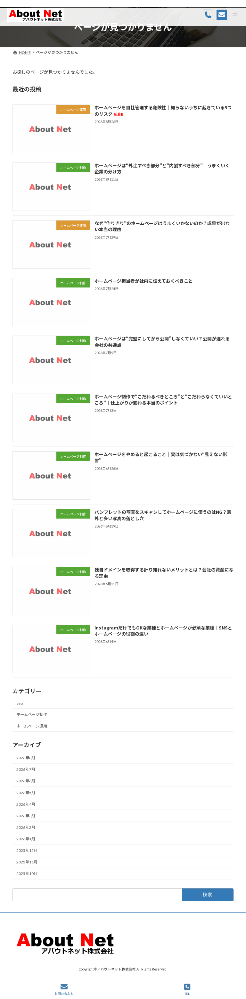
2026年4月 (25, 804)
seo (19, 703)
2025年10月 (26, 873)
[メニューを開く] (234, 15)
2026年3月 (25, 815)
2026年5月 (25, 792)
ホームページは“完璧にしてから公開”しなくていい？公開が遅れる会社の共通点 (162, 341)
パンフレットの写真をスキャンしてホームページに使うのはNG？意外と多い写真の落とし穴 (162, 515)
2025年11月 (26, 862)
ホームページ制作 (31, 714)
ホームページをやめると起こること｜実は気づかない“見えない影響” (160, 457)
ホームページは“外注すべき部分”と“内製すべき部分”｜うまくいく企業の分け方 (162, 168)
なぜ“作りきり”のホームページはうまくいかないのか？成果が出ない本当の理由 (162, 226)
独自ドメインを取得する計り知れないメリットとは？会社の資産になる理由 (164, 572)
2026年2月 (25, 827)
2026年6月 (25, 780)
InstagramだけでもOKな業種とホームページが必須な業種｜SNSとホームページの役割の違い (163, 630)
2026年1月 (25, 839)
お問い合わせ (64, 993)
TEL (187, 993)
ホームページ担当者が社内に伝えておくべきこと (143, 281)
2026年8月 (25, 757)
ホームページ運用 (31, 726)
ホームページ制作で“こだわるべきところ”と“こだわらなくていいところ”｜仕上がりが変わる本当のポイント (163, 399)
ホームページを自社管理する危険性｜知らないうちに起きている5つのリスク (163, 110)
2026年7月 (25, 769)
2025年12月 (26, 850)
